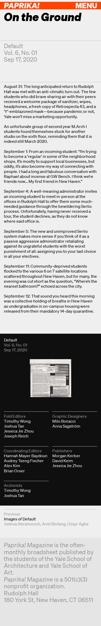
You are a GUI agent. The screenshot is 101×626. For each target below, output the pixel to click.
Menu (86, 5)
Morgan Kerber (66, 455)
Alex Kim (12, 465)
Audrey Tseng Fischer (24, 460)
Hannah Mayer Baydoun (25, 455)
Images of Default (20, 518)
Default (13, 45)
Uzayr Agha (77, 523)
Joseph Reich (16, 435)
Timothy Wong (17, 421)
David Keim (62, 460)
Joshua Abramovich (22, 523)
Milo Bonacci (64, 421)
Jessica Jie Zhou (19, 431)
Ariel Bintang (54, 523)
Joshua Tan (14, 426)
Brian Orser (14, 470)
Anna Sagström (66, 426)
